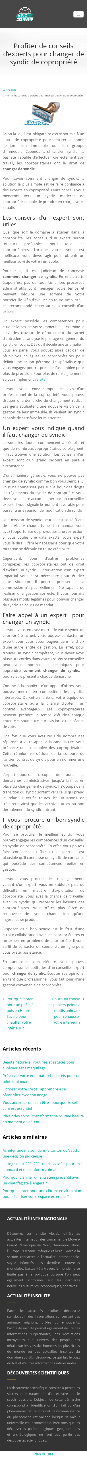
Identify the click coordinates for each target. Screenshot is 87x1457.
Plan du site (43, 1454)
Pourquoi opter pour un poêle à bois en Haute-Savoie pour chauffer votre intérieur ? (20, 1013)
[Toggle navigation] (78, 14)
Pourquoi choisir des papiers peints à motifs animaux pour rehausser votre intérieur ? (63, 1010)
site (42, 379)
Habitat (11, 89)
